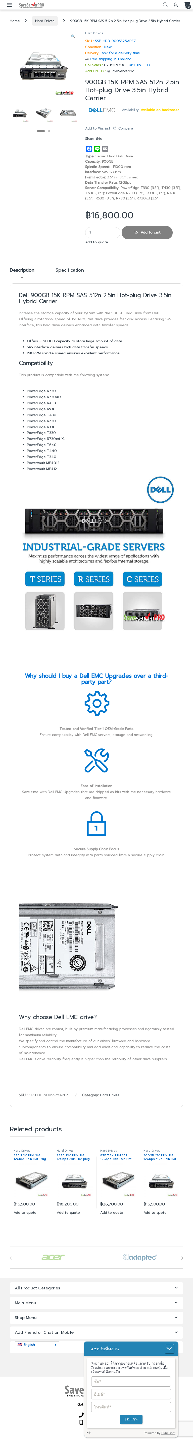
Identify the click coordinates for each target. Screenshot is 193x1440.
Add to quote (96, 242)
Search (165, 5)
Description (22, 271)
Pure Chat (168, 1433)
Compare (125, 128)
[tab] (22, 272)
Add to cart (151, 232)
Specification (70, 271)
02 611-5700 (115, 65)
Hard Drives (44, 21)
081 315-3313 (139, 65)
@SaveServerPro (120, 71)
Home (15, 21)
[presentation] (182, 1258)
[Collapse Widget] (169, 1348)
